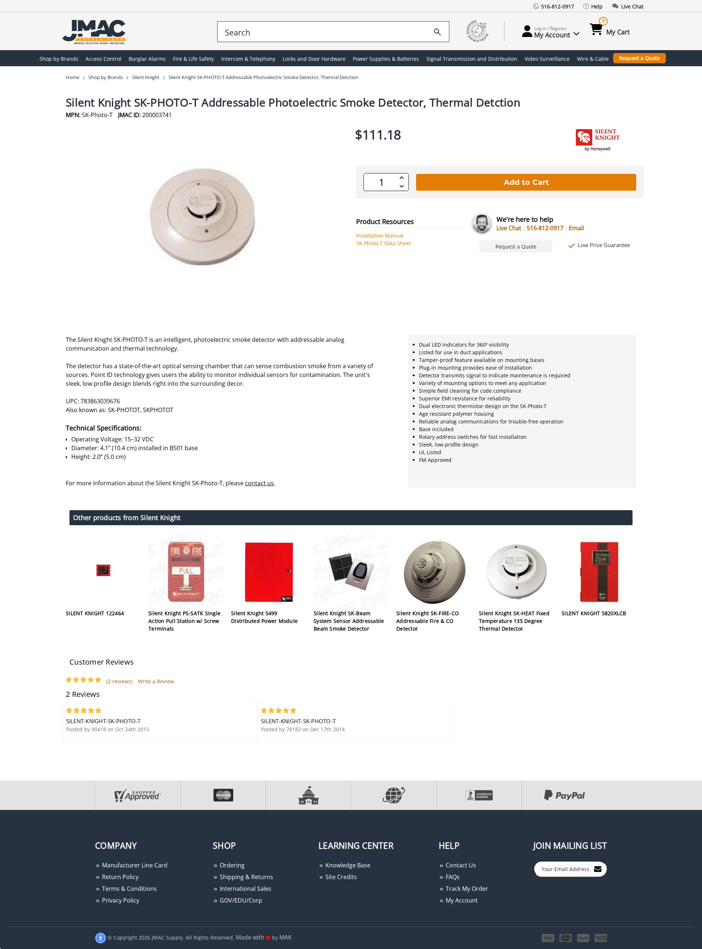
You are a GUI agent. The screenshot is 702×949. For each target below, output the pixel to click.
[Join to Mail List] (597, 868)
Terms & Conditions (129, 889)
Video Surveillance (547, 58)
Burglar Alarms (147, 58)
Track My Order (466, 889)
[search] (437, 30)
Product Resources (385, 221)
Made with (251, 937)
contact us (259, 483)
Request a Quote (639, 58)
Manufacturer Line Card (134, 865)
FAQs (452, 877)
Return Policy (120, 877)
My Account (461, 900)
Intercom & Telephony (248, 58)
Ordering (231, 865)
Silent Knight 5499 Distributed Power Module (264, 617)
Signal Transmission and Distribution (471, 58)
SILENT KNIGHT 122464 (95, 613)
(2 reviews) (119, 681)
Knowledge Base (347, 865)
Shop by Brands (58, 58)
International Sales (244, 889)
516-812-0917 (545, 228)
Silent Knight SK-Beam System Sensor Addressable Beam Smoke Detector (349, 621)
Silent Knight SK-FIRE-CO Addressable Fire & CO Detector (427, 621)
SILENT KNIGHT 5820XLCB (594, 613)
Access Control (103, 58)
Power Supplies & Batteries (386, 58)
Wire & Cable (593, 58)
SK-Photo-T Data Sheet (383, 243)
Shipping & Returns (245, 877)
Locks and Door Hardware (314, 58)
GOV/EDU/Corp (240, 900)
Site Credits (340, 877)
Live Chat (509, 228)
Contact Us (460, 865)
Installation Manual (380, 235)
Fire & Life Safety (193, 58)
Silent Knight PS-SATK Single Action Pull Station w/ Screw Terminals (184, 621)
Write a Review (156, 681)
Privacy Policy (120, 900)
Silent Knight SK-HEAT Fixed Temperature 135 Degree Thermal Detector (514, 621)
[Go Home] (95, 31)
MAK (285, 937)
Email (576, 228)
